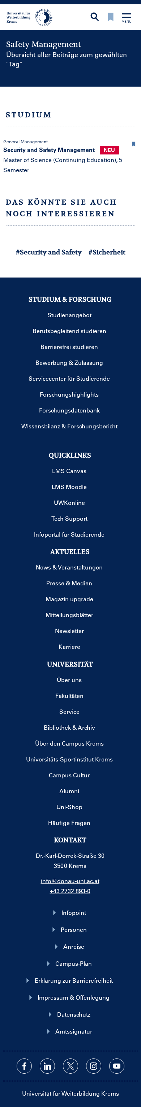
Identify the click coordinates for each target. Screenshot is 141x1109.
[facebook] (24, 1066)
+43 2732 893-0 (70, 891)
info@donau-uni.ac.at (70, 881)
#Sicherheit (107, 252)
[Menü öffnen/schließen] (126, 18)
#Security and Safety (49, 252)
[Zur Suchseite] (94, 17)
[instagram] (93, 1066)
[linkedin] (47, 1066)
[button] (134, 143)
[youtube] (116, 1066)
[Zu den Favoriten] (110, 17)
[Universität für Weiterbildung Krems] (32, 16)
